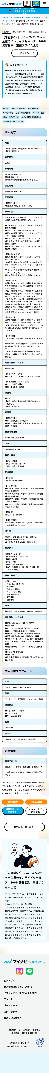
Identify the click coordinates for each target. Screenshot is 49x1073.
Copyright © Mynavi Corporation (19, 1046)
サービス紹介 (24, 1029)
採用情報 (15, 1033)
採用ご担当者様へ (13, 1017)
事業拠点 (36, 1029)
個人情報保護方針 (29, 1033)
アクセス (8, 999)
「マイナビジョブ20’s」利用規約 (20, 993)
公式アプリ (9, 980)
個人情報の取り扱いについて (18, 986)
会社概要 (12, 1029)
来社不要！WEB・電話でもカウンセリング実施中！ (24, 11)
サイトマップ (10, 1005)
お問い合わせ (10, 1011)
